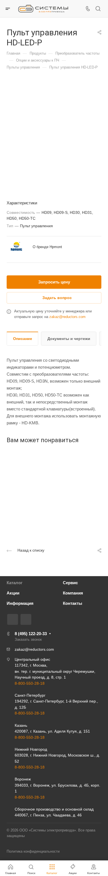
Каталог (14, 582)
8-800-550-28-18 (30, 683)
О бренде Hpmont (47, 247)
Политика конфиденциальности (33, 851)
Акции (13, 593)
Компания (73, 593)
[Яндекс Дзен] (25, 619)
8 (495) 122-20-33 (31, 633)
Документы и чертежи (68, 338)
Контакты (72, 603)
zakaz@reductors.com (67, 317)
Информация (20, 603)
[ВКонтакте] (12, 619)
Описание (22, 338)
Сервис (70, 582)
